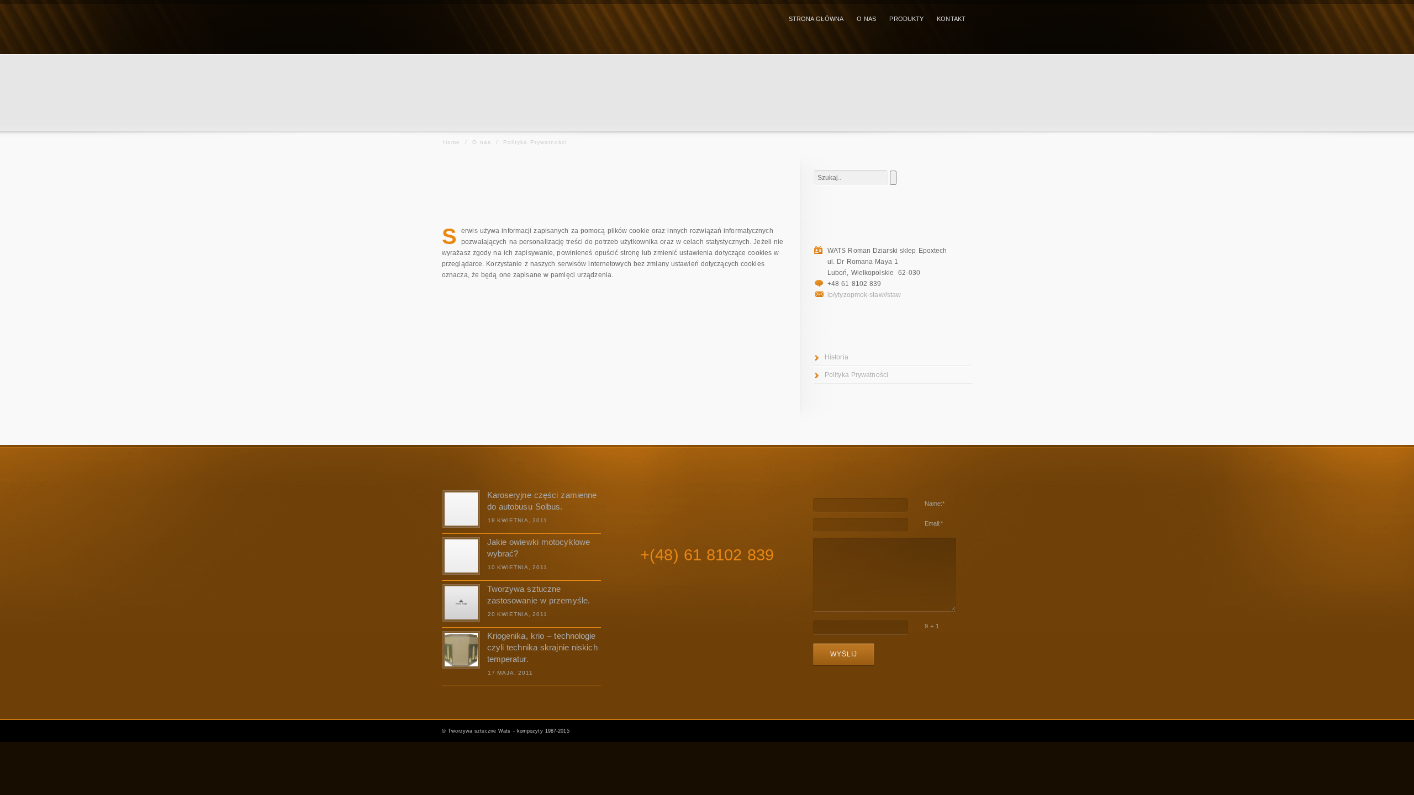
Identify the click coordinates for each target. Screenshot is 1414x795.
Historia (836, 357)
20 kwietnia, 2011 (517, 614)
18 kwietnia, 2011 (517, 520)
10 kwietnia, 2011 (517, 567)
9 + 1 (932, 626)
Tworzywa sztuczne (472, 731)
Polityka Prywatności (856, 375)
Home (451, 142)
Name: (935, 503)
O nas (481, 142)
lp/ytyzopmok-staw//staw (864, 295)
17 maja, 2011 (510, 673)
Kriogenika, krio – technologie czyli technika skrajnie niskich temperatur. (542, 647)
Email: (934, 523)
